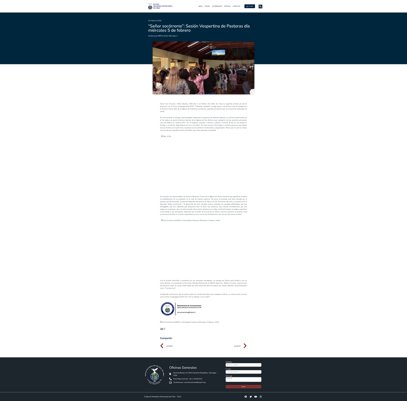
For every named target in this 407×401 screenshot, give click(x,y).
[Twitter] (250, 396)
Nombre (229, 362)
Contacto (236, 6)
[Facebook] (245, 396)
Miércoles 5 (173, 36)
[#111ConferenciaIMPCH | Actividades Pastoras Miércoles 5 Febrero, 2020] (203, 247)
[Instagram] (260, 396)
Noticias (227, 6)
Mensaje (229, 376)
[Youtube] (255, 396)
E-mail (228, 369)
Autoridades (217, 6)
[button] (260, 6)
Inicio (201, 6)
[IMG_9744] (203, 163)
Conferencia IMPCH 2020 (158, 36)
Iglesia (207, 6)
